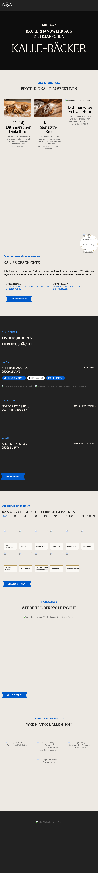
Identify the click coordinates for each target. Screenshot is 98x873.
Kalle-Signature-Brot (49, 127)
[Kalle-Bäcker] (7, 5)
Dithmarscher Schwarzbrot (80, 109)
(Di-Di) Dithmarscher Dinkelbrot (18, 127)
